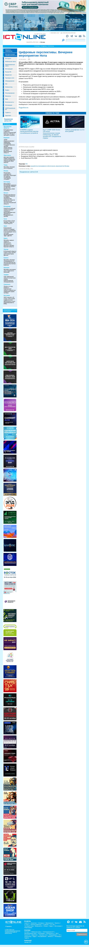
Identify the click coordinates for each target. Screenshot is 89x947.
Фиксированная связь (10, 65)
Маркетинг (8, 75)
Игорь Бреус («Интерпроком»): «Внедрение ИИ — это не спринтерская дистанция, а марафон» (54, 26)
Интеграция (9, 69)
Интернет (8, 58)
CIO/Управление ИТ (10, 109)
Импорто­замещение (8, 50)
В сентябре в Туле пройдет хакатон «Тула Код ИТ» (9, 222)
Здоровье (8, 115)
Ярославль (7, 155)
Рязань (6, 171)
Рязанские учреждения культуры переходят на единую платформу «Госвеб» (10, 176)
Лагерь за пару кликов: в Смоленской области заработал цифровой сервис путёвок (10, 290)
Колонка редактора (36, 924)
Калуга (6, 193)
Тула (5, 219)
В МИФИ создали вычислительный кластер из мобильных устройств (29, 131)
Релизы (46, 926)
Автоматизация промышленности (10, 55)
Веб (57, 933)
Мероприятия (49, 923)
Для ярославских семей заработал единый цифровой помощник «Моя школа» (9, 159)
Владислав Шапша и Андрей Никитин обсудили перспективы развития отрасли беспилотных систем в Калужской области (10, 199)
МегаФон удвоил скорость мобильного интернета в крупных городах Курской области (9, 244)
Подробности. (24, 107)
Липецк (6, 249)
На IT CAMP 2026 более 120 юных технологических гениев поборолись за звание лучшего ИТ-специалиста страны (52, 134)
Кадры (7, 90)
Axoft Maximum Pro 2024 (29, 158)
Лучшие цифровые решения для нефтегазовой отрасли (39, 150)
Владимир (7, 206)
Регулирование (10, 93)
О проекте (9, 926)
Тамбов (6, 274)
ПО (6, 84)
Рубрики (37, 46)
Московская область (7, 127)
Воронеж (6, 137)
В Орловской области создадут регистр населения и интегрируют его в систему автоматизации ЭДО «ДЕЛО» (10, 232)
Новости (26, 923)
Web (6, 99)
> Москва (42, 42)
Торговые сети (9, 78)
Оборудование (9, 81)
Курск (5, 238)
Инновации (8, 105)
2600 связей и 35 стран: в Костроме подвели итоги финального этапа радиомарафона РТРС (9, 301)
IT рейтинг (46, 924)
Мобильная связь (10, 61)
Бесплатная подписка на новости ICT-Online (75, 926)
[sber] (44, 7)
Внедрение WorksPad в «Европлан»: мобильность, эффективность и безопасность (48, 156)
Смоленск (7, 284)
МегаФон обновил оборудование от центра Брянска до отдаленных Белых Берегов (10, 262)
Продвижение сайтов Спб (29, 172)
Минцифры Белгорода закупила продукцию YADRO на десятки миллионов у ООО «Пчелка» (10, 187)
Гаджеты (8, 112)
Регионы (51, 46)
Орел (5, 226)
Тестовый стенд (28, 926)
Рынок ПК (8, 72)
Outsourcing (8, 87)
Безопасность (9, 102)
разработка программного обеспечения (43, 166)
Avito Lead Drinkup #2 (28, 152)
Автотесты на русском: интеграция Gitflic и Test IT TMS (39, 154)
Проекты (57, 923)
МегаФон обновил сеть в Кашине (9, 167)
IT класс (26, 924)
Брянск (6, 258)
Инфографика (28, 927)
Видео (51, 926)
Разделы (44, 46)
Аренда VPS (27, 942)
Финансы (8, 96)
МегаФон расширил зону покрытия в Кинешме (10, 271)
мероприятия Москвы (62, 166)
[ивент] (9, 910)
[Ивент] (9, 320)
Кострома (7, 295)
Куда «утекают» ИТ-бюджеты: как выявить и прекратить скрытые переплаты (12, 26)
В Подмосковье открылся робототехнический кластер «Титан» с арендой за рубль (10, 132)
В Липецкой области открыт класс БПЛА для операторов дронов (10, 253)
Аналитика (34, 923)
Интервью (41, 923)
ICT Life (52, 924)
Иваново (6, 267)
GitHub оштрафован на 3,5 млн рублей (74, 130)
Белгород (7, 182)
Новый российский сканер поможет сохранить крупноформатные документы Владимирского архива (9, 212)
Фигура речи (38, 926)
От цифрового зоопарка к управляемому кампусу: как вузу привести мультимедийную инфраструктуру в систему (34, 25)
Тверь (5, 165)
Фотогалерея (58, 926)
